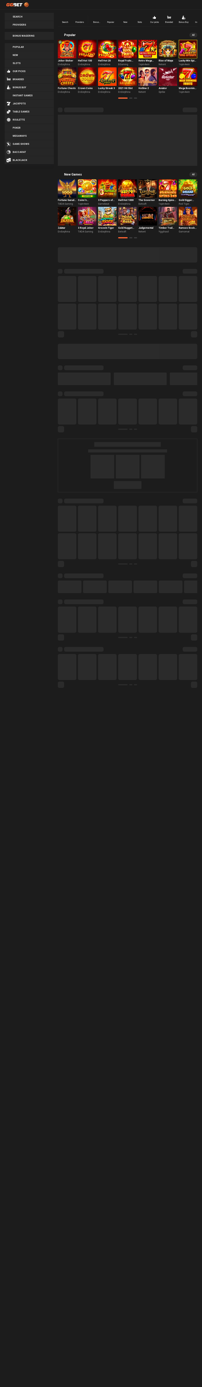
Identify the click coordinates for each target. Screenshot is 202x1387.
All (193, 35)
